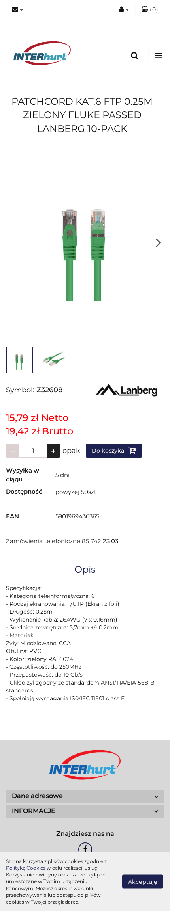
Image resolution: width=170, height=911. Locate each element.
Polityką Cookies (25, 868)
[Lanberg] (126, 389)
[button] (149, 10)
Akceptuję (142, 881)
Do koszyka (109, 450)
